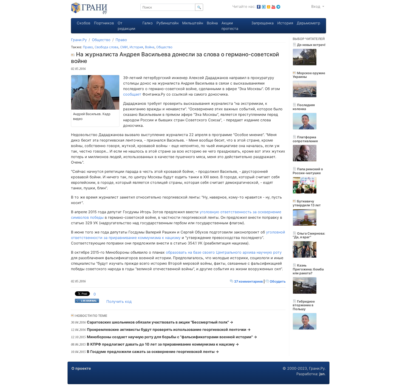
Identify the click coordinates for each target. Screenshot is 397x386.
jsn (322, 374)
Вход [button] (316, 6)
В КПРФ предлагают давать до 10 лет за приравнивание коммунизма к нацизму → (163, 344)
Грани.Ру (79, 39)
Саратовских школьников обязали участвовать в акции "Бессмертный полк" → (160, 322)
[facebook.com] (259, 6)
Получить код (119, 301)
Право (121, 39)
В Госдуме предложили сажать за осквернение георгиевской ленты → (153, 351)
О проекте (81, 368)
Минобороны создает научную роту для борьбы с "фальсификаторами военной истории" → (172, 337)
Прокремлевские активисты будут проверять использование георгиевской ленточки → (169, 329)
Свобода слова (106, 47)
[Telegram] (278, 6)
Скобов (83, 23)
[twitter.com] (264, 6)
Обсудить (277, 281)
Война (212, 23)
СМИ (124, 47)
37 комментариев (248, 281)
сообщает (132, 94)
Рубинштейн (167, 23)
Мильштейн (192, 23)
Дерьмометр (308, 23)
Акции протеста (229, 26)
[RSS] (268, 6)
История (285, 23)
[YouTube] (273, 6)
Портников (104, 23)
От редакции (126, 26)
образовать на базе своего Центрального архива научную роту (224, 252)
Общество (101, 39)
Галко (147, 23)
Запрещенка (262, 23)
